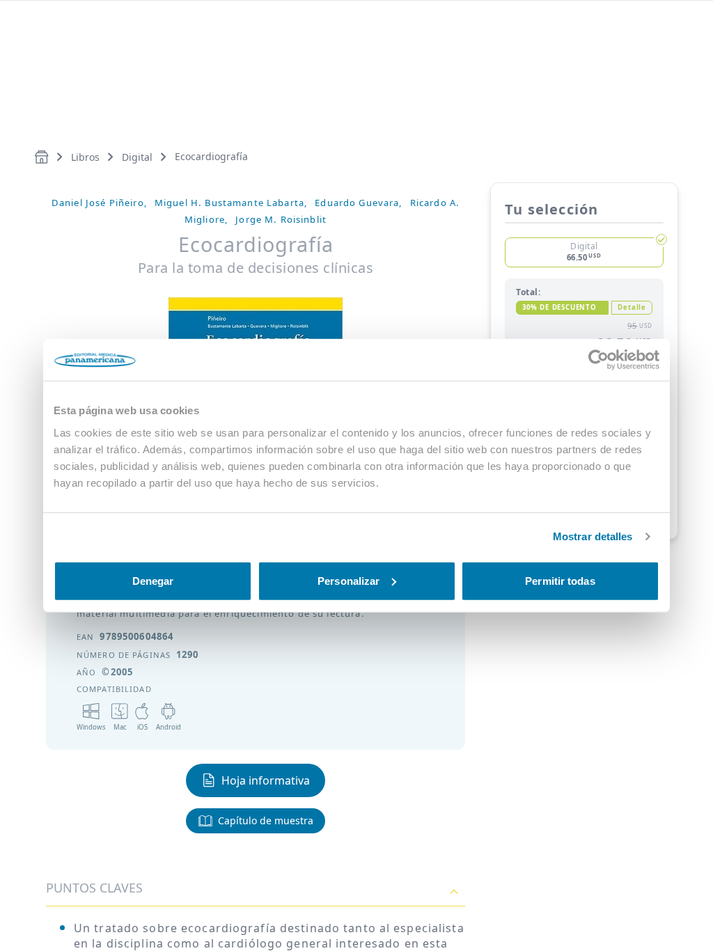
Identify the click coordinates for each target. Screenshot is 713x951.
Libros (85, 157)
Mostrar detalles (593, 536)
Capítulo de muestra (265, 820)
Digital (137, 157)
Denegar (153, 580)
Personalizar (348, 580)
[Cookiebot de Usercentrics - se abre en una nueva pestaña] (598, 359)
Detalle (632, 307)
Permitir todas (560, 580)
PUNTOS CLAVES (94, 887)
